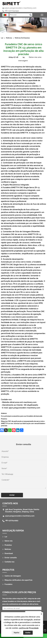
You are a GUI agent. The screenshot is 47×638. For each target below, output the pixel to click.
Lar (2, 38)
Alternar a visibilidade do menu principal (42, 14)
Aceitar (27, 632)
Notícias (9, 38)
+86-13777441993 (12, 11)
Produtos (8, 545)
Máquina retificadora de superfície (18, 580)
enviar (12, 495)
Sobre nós (8, 541)
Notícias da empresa (22, 38)
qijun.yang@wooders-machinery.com (20, 8)
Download (9, 553)
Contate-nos (9, 562)
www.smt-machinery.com (26, 402)
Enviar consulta (11, 558)
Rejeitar (16, 632)
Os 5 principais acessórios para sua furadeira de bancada (21, 416)
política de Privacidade (29, 628)
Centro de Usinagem (13, 576)
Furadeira (8, 584)
